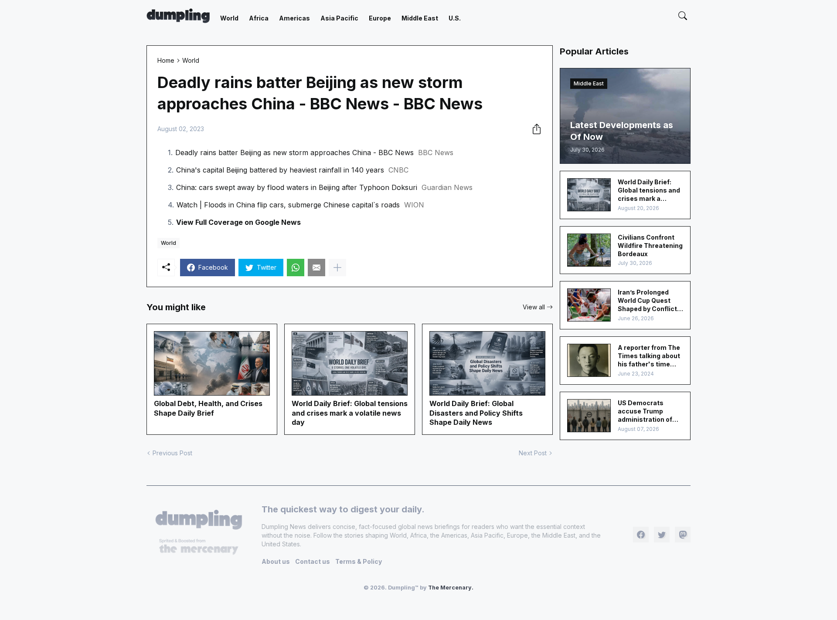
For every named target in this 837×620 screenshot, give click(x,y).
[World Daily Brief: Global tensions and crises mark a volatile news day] (589, 194)
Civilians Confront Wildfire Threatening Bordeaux (650, 245)
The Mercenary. (450, 587)
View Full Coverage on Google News (238, 222)
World (229, 18)
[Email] (316, 267)
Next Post (533, 453)
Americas (294, 18)
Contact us (312, 561)
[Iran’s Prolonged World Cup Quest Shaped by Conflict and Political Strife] (589, 305)
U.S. (455, 18)
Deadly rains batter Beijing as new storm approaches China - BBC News (294, 152)
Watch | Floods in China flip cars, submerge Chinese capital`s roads (288, 204)
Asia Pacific (339, 18)
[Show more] (337, 267)
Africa (259, 18)
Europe (380, 18)
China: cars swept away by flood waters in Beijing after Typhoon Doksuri (296, 187)
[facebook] (641, 534)
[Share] (534, 129)
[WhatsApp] (295, 267)
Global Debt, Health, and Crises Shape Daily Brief (208, 408)
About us (276, 561)
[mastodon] (683, 534)
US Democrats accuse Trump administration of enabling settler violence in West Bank (645, 411)
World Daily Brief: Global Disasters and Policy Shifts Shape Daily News (476, 413)
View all (534, 307)
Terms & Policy (358, 561)
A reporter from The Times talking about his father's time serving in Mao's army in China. (649, 356)
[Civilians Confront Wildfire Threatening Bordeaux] (589, 250)
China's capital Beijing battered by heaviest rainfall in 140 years (280, 170)
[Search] (683, 16)
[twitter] (662, 534)
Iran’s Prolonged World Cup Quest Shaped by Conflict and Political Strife (647, 300)
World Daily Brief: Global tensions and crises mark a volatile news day (350, 413)
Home (165, 60)
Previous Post (172, 453)
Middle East (419, 18)
